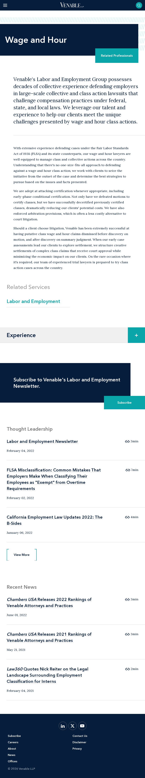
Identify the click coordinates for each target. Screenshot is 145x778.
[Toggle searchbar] (139, 5)
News (11, 755)
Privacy (77, 748)
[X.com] (72, 726)
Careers (13, 742)
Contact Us (79, 736)
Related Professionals (117, 56)
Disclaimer (79, 742)
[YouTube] (82, 726)
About (12, 748)
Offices (12, 761)
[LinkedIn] (63, 726)
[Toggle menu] (5, 5)
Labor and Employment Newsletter (42, 441)
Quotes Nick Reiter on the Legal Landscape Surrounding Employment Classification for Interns (47, 675)
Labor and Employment (33, 301)
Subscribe (124, 403)
